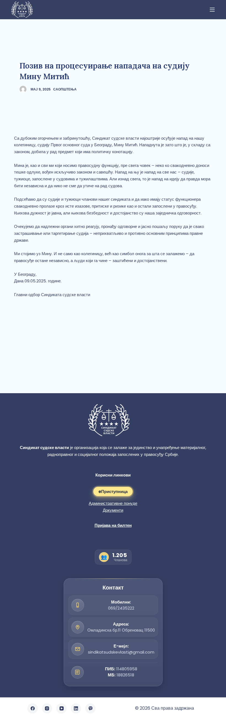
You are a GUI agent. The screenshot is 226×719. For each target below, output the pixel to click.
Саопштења (65, 89)
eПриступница (113, 491)
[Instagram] (47, 708)
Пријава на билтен (113, 525)
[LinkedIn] (76, 708)
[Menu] (212, 9)
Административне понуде (113, 503)
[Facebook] (32, 708)
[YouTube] (61, 708)
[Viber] (90, 708)
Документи (113, 510)
